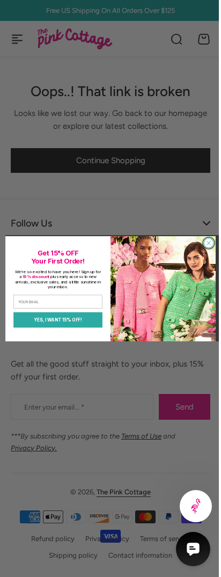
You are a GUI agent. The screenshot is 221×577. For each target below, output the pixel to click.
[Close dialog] (205, 243)
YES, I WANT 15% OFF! (54, 319)
